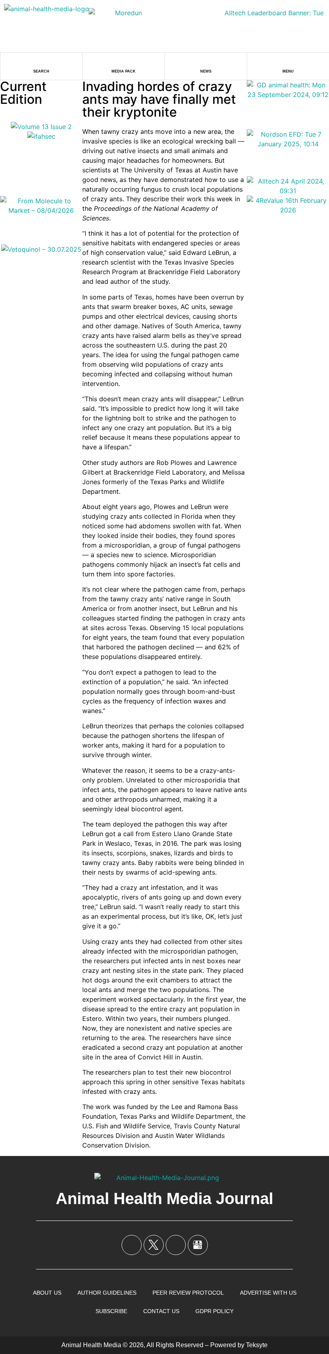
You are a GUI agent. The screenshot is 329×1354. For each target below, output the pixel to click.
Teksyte (257, 1345)
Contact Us (161, 1311)
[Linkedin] (176, 1245)
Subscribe (111, 1311)
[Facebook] (132, 1245)
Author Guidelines (106, 1292)
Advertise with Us (268, 1292)
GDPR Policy (214, 1311)
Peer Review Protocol (188, 1292)
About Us (47, 1292)
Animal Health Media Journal (164, 1198)
